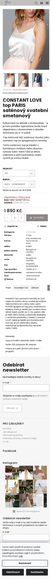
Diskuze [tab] (35, 287)
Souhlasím (37, 572)
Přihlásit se (12, 408)
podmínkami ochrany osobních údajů (25, 397)
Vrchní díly (30, 232)
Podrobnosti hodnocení (15, 93)
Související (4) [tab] (21, 287)
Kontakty (7, 428)
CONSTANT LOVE (21, 202)
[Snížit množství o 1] (8, 217)
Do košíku (39, 217)
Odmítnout (13, 572)
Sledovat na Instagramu (28, 511)
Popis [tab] (8, 287)
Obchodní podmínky (13, 435)
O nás (5, 441)
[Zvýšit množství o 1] (21, 217)
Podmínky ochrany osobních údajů (19, 438)
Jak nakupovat (10, 432)
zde (21, 556)
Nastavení (25, 563)
